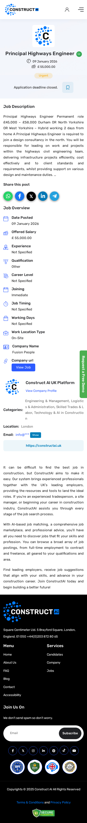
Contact (9, 687)
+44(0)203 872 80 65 (42, 636)
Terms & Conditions (30, 802)
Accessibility (12, 695)
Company (53, 662)
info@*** (23, 435)
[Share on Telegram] (54, 196)
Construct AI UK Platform (50, 382)
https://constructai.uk (43, 446)
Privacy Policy (60, 802)
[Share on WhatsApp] (8, 196)
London (27, 427)
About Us (9, 662)
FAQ (6, 671)
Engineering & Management (47, 401)
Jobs (50, 671)
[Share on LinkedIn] (43, 196)
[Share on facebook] (19, 196)
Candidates (55, 654)
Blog (6, 679)
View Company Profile (41, 391)
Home (7, 654)
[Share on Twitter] (31, 196)
